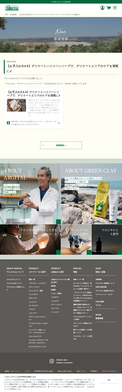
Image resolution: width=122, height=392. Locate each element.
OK (109, 380)
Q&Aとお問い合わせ (65, 371)
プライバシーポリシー (109, 371)
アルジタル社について (14, 283)
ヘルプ (27, 371)
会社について (81, 371)
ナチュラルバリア (35, 336)
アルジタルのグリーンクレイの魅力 (82, 317)
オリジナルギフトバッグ (37, 346)
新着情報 (13, 14)
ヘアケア (32, 309)
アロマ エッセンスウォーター (37, 318)
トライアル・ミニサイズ (37, 283)
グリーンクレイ (34, 287)
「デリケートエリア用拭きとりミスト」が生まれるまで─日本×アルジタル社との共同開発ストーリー (82, 296)
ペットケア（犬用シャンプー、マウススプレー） (37, 331)
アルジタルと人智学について (16, 288)
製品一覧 (32, 279)
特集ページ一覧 (78, 279)
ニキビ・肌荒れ (56, 293)
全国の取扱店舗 (101, 287)
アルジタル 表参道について (105, 283)
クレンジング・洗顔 (36, 290)
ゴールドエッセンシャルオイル (38, 324)
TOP (6, 14)
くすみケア (55, 297)
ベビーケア (33, 313)
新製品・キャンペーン (12, 371)
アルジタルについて (13, 279)
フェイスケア (33, 294)
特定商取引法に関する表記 (43, 371)
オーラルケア (33, 305)
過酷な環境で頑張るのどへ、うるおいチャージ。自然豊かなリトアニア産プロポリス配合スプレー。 (82, 308)
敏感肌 (53, 289)
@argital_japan (62, 360)
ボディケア (33, 298)
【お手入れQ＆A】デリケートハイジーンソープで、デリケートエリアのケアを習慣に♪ (49, 14)
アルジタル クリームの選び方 (82, 337)
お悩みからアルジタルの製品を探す (60, 280)
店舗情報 (99, 279)
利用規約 (94, 371)
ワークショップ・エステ (104, 294)
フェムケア (33, 302)
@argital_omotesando (64, 362)
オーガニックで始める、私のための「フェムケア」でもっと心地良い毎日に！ (82, 286)
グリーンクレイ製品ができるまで (82, 324)
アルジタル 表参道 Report (105, 290)
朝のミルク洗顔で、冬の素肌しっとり (82, 330)
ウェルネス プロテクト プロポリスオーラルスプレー (38, 341)
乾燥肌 (53, 286)
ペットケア (55, 312)
